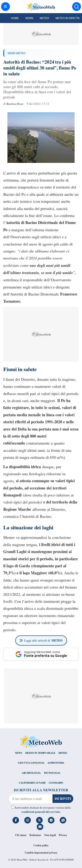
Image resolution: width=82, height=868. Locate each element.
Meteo (44, 18)
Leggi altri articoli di (43, 640)
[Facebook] (15, 820)
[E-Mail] (40, 827)
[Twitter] (39, 820)
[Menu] (5, 6)
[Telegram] (51, 820)
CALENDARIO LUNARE (32, 782)
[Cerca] (76, 6)
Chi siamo (20, 835)
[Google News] (63, 820)
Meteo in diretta (68, 18)
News (29, 18)
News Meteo (16, 53)
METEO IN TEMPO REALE (40, 753)
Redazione (35, 835)
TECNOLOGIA (52, 773)
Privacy (63, 835)
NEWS (18, 753)
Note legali (50, 835)
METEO (62, 753)
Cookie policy (41, 845)
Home (15, 18)
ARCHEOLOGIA (31, 773)
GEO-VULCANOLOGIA (31, 763)
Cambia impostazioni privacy (41, 852)
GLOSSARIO (56, 782)
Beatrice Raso (15, 104)
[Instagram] (27, 820)
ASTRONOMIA (55, 763)
